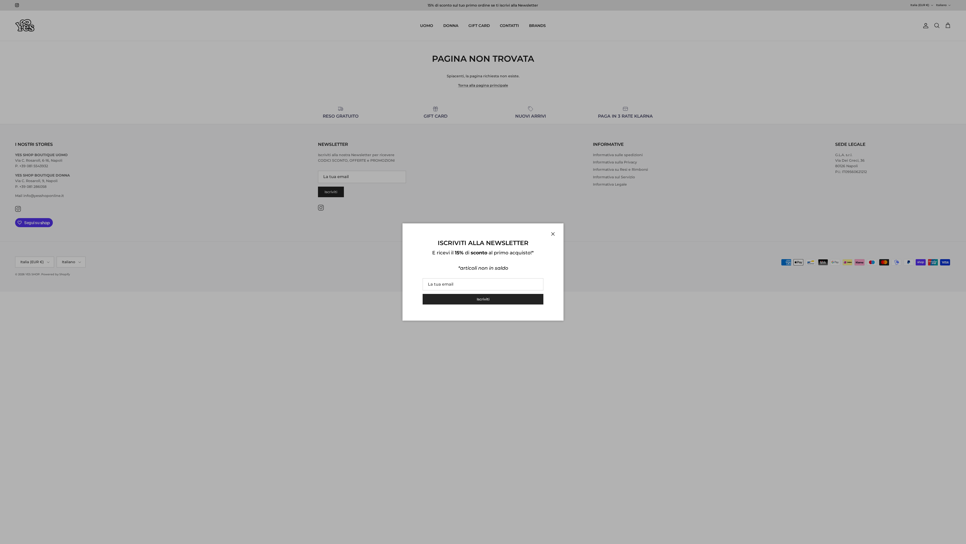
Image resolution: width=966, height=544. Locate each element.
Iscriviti (483, 299)
